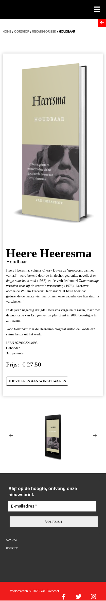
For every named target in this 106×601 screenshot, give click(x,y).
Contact (12, 539)
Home (7, 31)
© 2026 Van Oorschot (44, 591)
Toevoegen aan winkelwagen (37, 381)
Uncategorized (44, 31)
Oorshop (21, 31)
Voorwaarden (19, 591)
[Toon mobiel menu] (97, 9)
